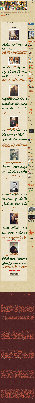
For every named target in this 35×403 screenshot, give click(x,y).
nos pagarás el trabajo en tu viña (31, 349)
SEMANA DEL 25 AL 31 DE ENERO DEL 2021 (31, 110)
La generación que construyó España (15, 338)
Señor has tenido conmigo (26, 394)
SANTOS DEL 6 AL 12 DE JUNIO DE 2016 (11, 387)
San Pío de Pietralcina (27, 358)
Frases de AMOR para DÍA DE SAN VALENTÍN (32, 175)
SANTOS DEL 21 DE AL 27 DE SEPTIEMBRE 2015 (21, 376)
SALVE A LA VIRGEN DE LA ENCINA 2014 (28, 357)
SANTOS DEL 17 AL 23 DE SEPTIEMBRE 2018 (31, 372)
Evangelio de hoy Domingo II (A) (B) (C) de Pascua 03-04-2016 (18, 318)
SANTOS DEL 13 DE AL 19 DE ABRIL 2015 (28, 369)
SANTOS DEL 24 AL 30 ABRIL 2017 (17, 378)
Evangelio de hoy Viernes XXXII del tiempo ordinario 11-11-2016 (14, 332)
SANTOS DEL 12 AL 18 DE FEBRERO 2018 (31, 368)
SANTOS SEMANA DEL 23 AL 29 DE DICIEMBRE (24, 390)
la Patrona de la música (7, 339)
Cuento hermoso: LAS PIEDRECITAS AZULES (7, 307)
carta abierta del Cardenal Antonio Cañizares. (23, 303)
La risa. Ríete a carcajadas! (16, 339)
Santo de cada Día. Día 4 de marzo (31, 359)
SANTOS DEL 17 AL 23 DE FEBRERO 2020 (8, 372)
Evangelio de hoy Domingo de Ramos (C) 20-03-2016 (10, 318)
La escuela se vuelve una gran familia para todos (5, 338)
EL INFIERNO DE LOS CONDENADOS (14, 312)
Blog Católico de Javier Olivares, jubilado (33, 246)
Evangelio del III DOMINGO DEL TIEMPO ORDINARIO (4, 333)
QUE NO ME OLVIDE (10, 355)
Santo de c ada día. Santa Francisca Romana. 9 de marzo (13, 359)
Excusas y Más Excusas (23, 333)
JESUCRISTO (25, 336)
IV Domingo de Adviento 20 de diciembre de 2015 (17, 336)
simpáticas (7, 395)
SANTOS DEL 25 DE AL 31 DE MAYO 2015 (22, 379)
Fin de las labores (15, 334)
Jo (28, 336)
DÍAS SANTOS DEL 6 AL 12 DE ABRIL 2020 (26, 309)
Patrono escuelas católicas (30, 353)
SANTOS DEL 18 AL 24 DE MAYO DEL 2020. (12, 373)
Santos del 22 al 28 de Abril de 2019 (27, 376)
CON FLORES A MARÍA (13, 305)
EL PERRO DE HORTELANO (19, 313)
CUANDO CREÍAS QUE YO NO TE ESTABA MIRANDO (11, 306)
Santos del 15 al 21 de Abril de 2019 (19, 370)
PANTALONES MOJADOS (4, 352)
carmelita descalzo (18, 303)
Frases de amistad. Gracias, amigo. (32, 156)
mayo (29, 105)
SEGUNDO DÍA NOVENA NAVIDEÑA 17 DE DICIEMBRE (16, 393)
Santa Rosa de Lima (6, 359)
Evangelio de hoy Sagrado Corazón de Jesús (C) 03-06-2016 (23, 330)
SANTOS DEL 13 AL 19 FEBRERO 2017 (16, 369)
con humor (16, 305)
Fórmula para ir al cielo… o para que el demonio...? (28, 334)
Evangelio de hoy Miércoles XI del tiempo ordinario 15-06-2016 (7, 329)
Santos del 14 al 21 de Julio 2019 (14, 370)
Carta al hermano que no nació (28, 303)
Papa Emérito (21, 352)
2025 (29, 96)
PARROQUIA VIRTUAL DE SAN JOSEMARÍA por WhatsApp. (6, 353)
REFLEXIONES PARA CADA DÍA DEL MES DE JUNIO (12, 356)
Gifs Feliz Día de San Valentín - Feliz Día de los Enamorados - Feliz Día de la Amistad (32, 91)
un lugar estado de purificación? (17, 397)
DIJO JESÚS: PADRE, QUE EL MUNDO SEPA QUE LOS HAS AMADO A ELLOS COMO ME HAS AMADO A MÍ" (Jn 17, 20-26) (31, 60)
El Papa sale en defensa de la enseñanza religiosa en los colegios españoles (12, 313)
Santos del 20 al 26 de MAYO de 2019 (17, 375)
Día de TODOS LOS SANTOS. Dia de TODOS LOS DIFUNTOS (16, 309)
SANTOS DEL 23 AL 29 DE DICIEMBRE (17, 377)
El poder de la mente (27, 313)
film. (13, 334)
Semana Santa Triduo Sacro (2, 394)
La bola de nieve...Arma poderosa (31, 337)
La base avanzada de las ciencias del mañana (25, 337)
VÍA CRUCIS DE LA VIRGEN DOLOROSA (25, 398)
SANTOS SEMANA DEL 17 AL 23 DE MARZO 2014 (9, 391)
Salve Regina (32, 357)
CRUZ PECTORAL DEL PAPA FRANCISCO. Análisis (4, 306)
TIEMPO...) (12, 396)
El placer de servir (25, 313)
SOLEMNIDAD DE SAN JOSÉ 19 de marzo (31, 395)
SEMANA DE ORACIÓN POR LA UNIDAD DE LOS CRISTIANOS (30, 393)
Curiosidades (14, 307)
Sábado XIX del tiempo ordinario (14, 357)
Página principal (2, 19)
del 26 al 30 (12, 308)
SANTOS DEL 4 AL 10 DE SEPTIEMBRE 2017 (32, 147)
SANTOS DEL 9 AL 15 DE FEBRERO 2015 (11, 389)
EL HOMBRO (11, 312)
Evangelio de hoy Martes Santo (28, 316)
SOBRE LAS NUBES (13, 395)
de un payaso (23, 307)
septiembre (30, 102)
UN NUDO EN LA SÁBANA (21, 397)
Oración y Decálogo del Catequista (15, 351)
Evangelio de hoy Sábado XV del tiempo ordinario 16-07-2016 (14, 330)
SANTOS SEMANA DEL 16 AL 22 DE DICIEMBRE (17, 390)
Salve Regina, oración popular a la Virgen (32, 160)
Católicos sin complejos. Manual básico (21, 304)
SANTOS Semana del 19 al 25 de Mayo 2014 (23, 391)
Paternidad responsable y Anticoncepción (13, 353)
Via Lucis (33, 398)
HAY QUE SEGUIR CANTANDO (12, 335)
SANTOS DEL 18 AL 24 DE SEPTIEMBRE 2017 (19, 373)
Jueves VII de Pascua (4, 337)
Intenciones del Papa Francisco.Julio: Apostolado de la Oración (9, 336)
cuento (3, 307)
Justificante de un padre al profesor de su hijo (11, 337)
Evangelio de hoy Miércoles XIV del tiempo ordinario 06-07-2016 (15, 329)
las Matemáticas (11, 340)
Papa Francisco (24, 352)
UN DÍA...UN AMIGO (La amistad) (6, 397)
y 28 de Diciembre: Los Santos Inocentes (27, 399)
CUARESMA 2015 (25, 306)
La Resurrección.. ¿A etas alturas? (11, 339)
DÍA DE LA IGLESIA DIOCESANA (4, 309)
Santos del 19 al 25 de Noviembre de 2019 (12, 374)
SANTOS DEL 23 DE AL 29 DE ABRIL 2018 (11, 378)
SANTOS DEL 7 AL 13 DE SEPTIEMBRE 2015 (18, 388)
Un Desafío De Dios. (2, 397)
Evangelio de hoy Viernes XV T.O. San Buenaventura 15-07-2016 (28, 331)
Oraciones (19, 351)
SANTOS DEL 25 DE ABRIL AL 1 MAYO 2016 (16, 379)
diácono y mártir (22, 309)
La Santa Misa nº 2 (25, 339)
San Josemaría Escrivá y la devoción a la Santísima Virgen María (16, 358)
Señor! (29, 394)
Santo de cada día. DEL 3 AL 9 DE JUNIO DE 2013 (25, 359)
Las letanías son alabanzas (4, 340)
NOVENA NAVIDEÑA (11, 350)
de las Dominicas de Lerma (20, 307)
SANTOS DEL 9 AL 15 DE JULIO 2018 (17, 389)
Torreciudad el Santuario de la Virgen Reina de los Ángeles (24, 396)
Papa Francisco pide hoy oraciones (27, 352)
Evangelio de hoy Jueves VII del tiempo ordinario (16, 319)
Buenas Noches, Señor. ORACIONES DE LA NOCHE (32, 140)
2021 (29, 99)
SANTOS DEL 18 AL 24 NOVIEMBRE (25, 373)
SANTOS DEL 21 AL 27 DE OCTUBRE (15, 376)
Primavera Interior (20, 354)
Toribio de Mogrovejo (18, 396)
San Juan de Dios (22, 358)
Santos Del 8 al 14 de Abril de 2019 (23, 388)
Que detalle (18, 355)
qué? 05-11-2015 (24, 355)
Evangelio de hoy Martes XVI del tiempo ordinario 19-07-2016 (10, 320)
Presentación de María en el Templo (16, 354)
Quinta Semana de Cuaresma (31, 355)
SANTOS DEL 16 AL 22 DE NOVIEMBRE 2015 (29, 371)
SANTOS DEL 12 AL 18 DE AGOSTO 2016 (19, 368)
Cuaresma (22, 306)
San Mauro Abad (25, 358)
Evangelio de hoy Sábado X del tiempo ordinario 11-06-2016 (6, 330)
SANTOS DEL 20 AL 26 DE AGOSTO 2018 (6, 375)
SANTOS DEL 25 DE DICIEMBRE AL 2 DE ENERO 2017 (29, 379)
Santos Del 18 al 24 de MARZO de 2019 (6, 373)
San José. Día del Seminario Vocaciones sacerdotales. (8, 358)
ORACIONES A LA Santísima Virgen (22, 351)
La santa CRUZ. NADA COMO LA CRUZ (20, 339)
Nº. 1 (25, 349)
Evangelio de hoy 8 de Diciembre (4, 318)
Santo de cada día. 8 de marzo (20, 359)
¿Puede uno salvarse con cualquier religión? (27, 294)
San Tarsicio (32, 358)
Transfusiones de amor (29, 396)
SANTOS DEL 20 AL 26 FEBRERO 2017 (30, 375)
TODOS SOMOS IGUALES (15, 396)
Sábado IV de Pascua (5, 357)
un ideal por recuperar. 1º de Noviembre (11, 397)
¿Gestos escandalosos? (12, 294)
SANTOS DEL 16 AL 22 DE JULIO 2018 (23, 371)
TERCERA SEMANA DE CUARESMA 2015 (8, 396)
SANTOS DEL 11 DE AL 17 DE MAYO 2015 (8, 368)
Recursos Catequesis (30, 72)
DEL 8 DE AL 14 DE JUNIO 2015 (16, 308)
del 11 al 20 (6, 308)
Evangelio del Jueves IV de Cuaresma (11, 333)
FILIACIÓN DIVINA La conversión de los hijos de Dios (9, 334)
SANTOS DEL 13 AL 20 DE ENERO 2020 (22, 369)
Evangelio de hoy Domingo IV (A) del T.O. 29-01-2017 (26, 318)
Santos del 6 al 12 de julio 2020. (6, 387)
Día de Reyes (11, 309)
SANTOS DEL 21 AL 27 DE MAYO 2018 (3, 376)
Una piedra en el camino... (3, 398)
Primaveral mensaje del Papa (24, 354)
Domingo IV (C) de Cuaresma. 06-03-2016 (29, 310)
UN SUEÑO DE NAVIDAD (30, 397)
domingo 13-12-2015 (10, 310)
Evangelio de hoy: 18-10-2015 (26, 332)
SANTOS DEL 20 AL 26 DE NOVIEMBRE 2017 (24, 375)
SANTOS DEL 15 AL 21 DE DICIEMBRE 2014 (31, 370)
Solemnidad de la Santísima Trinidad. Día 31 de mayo (18, 395)
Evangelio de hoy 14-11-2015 (5, 317)
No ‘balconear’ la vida (5, 349)
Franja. (31, 233)
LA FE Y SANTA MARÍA (10, 338)
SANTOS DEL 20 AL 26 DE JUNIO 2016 (12, 375)
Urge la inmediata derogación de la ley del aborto (8, 398)
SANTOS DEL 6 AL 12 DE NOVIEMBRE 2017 (28, 387)
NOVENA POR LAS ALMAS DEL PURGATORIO (22, 350)
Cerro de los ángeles (25, 304)
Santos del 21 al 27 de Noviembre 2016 (9, 376)
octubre (30, 101)
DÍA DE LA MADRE (8, 309)
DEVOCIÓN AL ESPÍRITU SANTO (25, 308)
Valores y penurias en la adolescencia (14, 398)
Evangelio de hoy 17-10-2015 (18, 317)
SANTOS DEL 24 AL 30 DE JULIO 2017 (29, 378)
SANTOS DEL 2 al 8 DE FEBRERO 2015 (29, 374)
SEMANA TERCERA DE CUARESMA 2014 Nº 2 (12, 394)
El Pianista (22, 313)
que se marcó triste (21, 355)
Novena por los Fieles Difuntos (27, 350)
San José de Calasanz (2, 358)
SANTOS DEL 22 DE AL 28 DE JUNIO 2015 (11, 377)
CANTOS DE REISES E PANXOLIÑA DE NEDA (14, 303)
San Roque (30, 358)
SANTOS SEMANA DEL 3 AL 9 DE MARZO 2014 (29, 392)
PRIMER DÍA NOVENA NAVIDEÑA (28, 354)
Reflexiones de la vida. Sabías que (5, 356)
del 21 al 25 (10, 308)
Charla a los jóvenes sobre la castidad (29, 304)
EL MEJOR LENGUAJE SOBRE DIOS (32, 164)
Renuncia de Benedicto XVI (31, 356)
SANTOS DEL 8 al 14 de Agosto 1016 (28, 388)
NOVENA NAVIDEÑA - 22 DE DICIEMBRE (15, 350)
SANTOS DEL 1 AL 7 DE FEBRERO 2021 (31, 109)
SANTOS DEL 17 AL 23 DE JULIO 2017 (14, 372)
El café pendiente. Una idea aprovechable (17, 311)
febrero (29, 107)
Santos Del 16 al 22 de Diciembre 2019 (11, 371)
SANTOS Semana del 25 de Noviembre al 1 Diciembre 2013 (5, 392)
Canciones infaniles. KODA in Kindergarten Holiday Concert (6, 303)
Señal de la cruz (22, 394)
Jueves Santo (2, 337)
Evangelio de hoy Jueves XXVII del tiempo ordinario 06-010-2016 (22, 316)
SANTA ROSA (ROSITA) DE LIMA (3, 359)
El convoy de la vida (22, 311)
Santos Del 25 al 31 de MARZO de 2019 (9, 379)
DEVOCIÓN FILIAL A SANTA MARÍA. (30, 308)
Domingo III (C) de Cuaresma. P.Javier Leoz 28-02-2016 (22, 310)
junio (29, 104)
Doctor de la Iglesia (5, 310)
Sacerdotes (17, 357)
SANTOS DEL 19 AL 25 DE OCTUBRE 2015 (18, 374)
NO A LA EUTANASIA (10, 349)
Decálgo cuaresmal (26, 307)
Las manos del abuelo (7, 340)
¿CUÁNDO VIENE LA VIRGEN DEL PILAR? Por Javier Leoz (7, 294)
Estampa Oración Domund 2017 (32, 86)
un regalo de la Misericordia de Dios (25, 397)
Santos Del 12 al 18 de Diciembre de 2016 (25, 368)
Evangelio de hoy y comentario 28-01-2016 (21, 332)
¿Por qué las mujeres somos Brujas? (21, 294)
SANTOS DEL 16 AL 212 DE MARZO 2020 (5, 371)
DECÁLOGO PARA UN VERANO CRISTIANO (31, 307)
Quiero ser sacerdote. (27, 355)
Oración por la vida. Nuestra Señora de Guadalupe (9, 351)
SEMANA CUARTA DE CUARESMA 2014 (23, 393)
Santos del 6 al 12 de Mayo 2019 (22, 387)
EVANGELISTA (15, 333)
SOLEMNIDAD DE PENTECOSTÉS (25, 395)
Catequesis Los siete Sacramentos (4, 18)
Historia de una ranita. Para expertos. (23, 335)
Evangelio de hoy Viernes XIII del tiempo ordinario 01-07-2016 (19, 331)
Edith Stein (2, 311)
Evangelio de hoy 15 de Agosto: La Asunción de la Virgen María (12, 317)
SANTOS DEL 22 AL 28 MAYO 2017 (5, 377)
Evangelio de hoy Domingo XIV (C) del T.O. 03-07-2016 (13, 316)
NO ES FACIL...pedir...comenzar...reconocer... (15, 349)
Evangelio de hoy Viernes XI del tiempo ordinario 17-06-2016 (11, 331)
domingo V (33, 310)
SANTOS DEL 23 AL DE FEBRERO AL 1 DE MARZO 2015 (4, 378)
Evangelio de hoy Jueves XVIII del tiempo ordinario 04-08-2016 (24, 319)
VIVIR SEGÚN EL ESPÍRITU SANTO (15, 399)
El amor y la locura (9, 311)
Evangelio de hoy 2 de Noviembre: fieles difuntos (28, 317)
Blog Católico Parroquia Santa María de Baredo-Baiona (31, 79)
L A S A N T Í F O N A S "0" (20, 337)
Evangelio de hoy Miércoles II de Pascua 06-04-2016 (17, 320)
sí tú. (5, 395)
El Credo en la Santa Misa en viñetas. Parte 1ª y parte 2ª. (28, 311)
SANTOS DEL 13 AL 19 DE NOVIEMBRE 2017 (10, 369)
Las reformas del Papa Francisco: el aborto (19, 340)
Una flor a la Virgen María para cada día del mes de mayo (32, 81)
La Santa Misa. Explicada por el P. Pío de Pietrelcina (30, 339)
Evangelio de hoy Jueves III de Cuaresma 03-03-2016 (9, 319)
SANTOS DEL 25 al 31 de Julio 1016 (4, 379)
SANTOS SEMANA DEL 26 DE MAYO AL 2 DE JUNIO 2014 (13, 392)
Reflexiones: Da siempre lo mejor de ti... (20, 356)
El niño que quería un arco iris (27, 312)
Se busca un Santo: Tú (2, 393)
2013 (29, 120)
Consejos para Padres (21, 305)
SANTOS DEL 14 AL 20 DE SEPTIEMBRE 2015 (8, 370)
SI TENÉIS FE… (3, 395)
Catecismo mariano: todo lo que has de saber (6, 304)
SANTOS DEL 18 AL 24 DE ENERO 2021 (31, 111)
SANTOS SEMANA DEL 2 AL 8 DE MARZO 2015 (29, 391)
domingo (8, 310)
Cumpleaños (11, 307)
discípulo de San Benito (2, 310)
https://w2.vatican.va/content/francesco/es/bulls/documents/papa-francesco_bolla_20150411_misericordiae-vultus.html (31, 185)
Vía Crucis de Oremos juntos (30, 398)
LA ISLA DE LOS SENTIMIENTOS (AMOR (26, 338)
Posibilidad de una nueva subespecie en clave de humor (9, 354)
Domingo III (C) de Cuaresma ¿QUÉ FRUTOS (15, 310)
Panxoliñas (12, 352)
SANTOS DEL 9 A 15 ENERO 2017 (6, 389)
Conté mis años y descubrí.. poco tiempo (25, 305)
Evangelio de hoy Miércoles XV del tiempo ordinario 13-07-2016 (24, 329)
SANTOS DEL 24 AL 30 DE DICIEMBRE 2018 (23, 378)
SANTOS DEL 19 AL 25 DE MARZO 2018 (6, 374)
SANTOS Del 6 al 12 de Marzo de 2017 (17, 387)
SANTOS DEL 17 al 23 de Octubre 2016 (24, 372)
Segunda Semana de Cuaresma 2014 (9, 393)
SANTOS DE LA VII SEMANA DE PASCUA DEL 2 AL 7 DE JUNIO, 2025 (32, 53)
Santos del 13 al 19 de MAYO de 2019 (4, 369)
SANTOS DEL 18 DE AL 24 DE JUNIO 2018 (31, 373)
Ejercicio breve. (5, 311)
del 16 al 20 (8, 308)
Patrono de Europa (23, 353)
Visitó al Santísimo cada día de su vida (10, 399)
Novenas (30, 350)
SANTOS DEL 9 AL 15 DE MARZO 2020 (28, 389)
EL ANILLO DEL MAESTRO (13, 311)
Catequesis (10, 304)
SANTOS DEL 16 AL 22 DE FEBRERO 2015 (17, 371)
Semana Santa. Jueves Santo (7, 394)
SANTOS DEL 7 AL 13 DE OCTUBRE (12, 388)
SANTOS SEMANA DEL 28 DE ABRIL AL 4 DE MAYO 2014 (22, 392)
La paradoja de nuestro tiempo (3, 339)
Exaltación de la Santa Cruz (19, 333)
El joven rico (18, 312)
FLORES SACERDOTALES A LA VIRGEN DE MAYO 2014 (20, 334)
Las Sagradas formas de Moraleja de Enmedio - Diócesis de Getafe (26, 340)
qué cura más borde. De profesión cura (15, 355)
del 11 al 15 (4, 308)
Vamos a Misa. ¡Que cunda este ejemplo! (19, 398)
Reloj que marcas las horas (31, 230)
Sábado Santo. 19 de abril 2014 (9, 357)
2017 (29, 117)
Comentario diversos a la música (3, 17)
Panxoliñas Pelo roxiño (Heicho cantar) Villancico (17, 352)
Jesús (27, 336)
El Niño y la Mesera (31, 312)
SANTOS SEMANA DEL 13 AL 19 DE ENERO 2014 (10, 390)
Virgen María (7, 399)
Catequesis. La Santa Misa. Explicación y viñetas (15, 304)
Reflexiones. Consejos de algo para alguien (26, 356)
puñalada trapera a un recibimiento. (6, 355)
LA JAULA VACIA (30, 338)
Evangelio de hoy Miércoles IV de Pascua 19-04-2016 (30, 320)
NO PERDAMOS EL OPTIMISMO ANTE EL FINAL (21, 349)
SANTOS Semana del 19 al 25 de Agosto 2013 (16, 391)
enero (29, 108)
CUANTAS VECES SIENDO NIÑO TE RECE (18, 306)
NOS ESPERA (27, 349)
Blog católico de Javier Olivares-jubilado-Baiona (31, 65)
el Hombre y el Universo (8, 312)
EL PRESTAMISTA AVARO (31, 313)
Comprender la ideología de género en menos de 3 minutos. (8, 305)
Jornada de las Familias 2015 (31, 336)
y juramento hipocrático (31, 399)
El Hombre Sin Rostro (4, 312)
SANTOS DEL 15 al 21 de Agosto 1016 (24, 370)
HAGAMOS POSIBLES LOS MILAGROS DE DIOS (6, 335)
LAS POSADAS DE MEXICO (14, 340)
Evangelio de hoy (6, 316)
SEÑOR (23, 394)
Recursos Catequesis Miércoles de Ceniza (32, 73)
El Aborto (7, 311)
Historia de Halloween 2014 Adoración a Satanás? (17, 335)
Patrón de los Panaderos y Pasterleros (18, 353)
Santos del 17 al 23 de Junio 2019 (19, 372)
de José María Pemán (16, 307)
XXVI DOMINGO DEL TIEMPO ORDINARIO (21, 399)
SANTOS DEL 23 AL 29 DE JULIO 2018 (22, 377)
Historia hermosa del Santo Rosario (29, 335)
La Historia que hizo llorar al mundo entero (20, 338)
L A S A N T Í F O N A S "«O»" (16, 337)
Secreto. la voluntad (5, 393)
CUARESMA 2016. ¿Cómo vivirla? (28, 306)
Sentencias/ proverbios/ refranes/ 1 (4, 15)
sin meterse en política (9, 395)
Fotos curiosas (33, 334)
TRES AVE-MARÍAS (33, 396)
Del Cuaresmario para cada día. (20, 308)
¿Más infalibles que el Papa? (17, 294)
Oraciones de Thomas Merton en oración (27, 351)
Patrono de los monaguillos (26, 353)
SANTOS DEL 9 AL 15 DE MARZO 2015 (22, 389)
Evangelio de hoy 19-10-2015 (22, 317)
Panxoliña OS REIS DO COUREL (9, 352)
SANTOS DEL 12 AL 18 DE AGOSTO (13, 368)
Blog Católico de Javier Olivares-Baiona (31, 46)
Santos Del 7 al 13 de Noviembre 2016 (6, 388)
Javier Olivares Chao (22, 336)
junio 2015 (7, 337)
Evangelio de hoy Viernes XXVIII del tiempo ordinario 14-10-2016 (5, 332)
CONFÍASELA (18, 305)
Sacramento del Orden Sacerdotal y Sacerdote (22, 357)
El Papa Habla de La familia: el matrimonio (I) (4, 313)
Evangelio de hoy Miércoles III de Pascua (24, 320)
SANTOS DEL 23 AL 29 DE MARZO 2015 (28, 377)
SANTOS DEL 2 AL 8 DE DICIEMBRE (23, 374)
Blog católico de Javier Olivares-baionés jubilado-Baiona (31, 51)
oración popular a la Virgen (4, 351)
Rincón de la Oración (30, 85)
